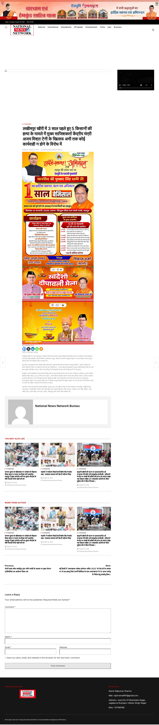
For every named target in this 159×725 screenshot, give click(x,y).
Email (8, 647)
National (41, 27)
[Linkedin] (33, 349)
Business (118, 27)
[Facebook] (24, 349)
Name (8, 637)
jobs (109, 27)
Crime (102, 27)
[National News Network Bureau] (20, 412)
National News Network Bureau (52, 150)
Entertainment (91, 27)
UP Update (78, 27)
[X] (28, 349)
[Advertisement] (79, 51)
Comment (10, 607)
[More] (41, 349)
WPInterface (62, 719)
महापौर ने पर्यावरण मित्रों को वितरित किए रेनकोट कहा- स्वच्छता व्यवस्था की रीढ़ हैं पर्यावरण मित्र (56, 473)
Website (63, 647)
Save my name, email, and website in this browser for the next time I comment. (43, 658)
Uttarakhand (66, 27)
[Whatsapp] (37, 349)
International (53, 27)
